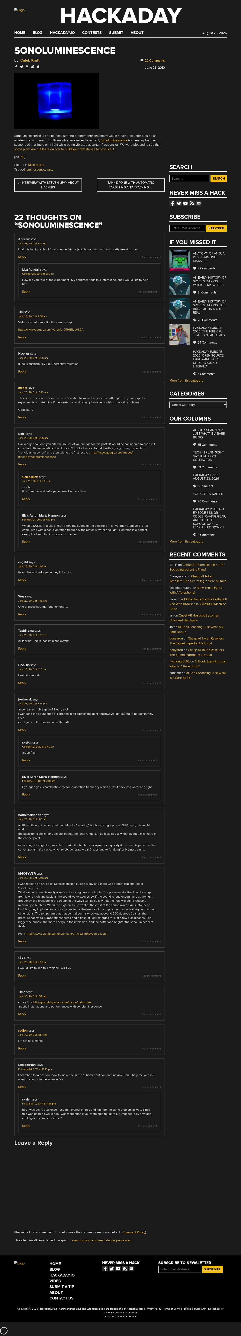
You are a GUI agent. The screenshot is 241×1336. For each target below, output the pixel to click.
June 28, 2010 (155, 68)
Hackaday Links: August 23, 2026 (206, 477)
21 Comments (207, 292)
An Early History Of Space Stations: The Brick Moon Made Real (209, 307)
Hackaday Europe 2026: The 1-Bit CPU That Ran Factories (209, 331)
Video (55, 1281)
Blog (37, 32)
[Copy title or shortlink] (38, 67)
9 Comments (206, 268)
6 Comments (206, 535)
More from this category (186, 381)
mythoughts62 (179, 661)
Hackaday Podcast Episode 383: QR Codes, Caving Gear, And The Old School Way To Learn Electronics (209, 518)
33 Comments (207, 467)
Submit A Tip (62, 1286)
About (137, 32)
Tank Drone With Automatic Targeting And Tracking (131, 185)
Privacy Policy (153, 1308)
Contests (92, 32)
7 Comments (206, 374)
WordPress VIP (128, 1316)
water (51, 169)
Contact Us (61, 1298)
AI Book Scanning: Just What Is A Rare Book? (209, 433)
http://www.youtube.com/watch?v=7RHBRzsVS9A (51, 330)
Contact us (198, 203)
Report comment (151, 257)
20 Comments (207, 320)
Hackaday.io (62, 32)
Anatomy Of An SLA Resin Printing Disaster (209, 257)
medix (22, 388)
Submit (116, 32)
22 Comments (154, 60)
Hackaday (121, 15)
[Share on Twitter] (22, 67)
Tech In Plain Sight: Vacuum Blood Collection (209, 456)
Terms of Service (172, 1308)
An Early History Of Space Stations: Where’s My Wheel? (209, 281)
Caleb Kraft (30, 60)
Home (19, 32)
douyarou (176, 638)
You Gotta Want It (208, 494)
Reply (22, 257)
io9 (22, 157)
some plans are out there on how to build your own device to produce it (64, 149)
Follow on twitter (179, 203)
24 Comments (207, 342)
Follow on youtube (185, 203)
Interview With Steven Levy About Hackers (48, 185)
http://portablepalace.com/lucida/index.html (62, 1002)
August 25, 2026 (214, 33)
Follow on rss (192, 203)
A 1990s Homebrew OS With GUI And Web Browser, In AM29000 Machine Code (198, 604)
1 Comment (205, 486)
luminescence (35, 169)
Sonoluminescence (114, 140)
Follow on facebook (172, 203)
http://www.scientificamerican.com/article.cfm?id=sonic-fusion (67, 934)
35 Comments (207, 445)
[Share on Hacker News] (27, 67)
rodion (23, 1031)
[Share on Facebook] (16, 67)
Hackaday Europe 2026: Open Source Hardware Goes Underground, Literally (208, 359)
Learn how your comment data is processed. (101, 1240)
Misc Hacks (36, 165)
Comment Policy (133, 1232)
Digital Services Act (195, 1308)
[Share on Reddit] (32, 67)
